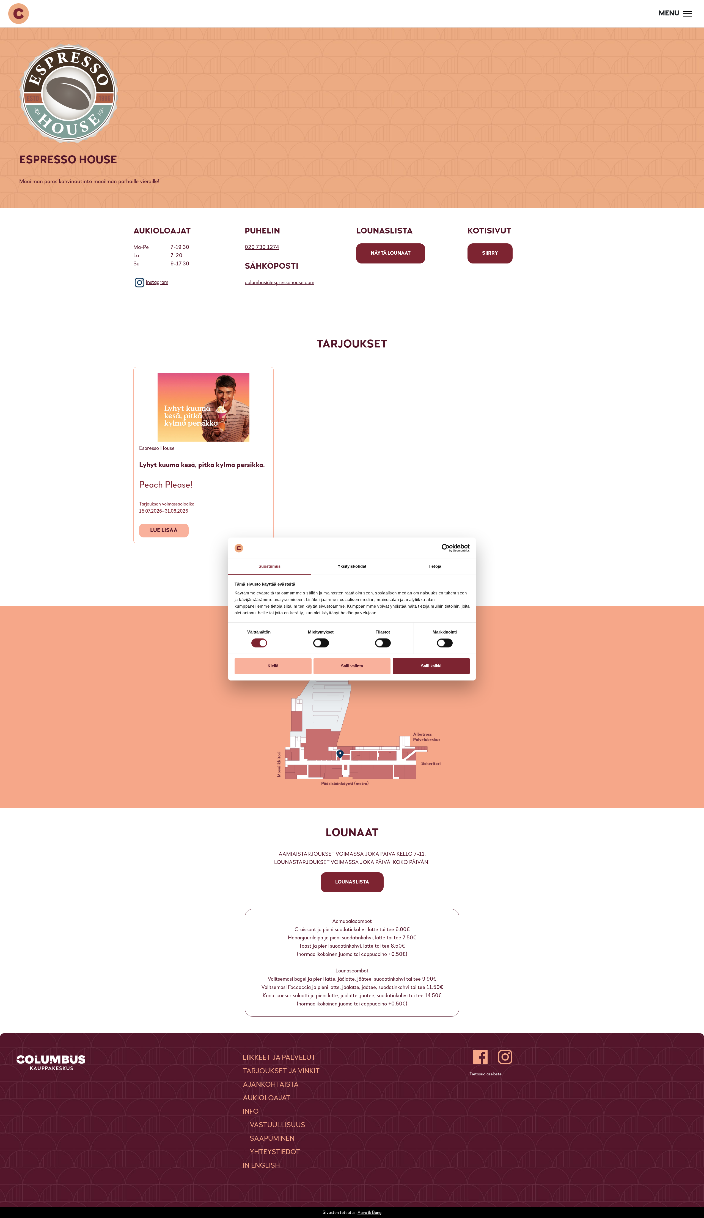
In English (261, 1165)
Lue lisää (164, 530)
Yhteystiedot (275, 1152)
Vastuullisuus (277, 1125)
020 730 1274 (262, 247)
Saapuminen (272, 1138)
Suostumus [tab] (269, 566)
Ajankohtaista (271, 1084)
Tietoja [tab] (434, 566)
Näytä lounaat (391, 253)
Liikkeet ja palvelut (279, 1057)
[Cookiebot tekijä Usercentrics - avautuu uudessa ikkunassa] (446, 548)
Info (251, 1111)
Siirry (490, 253)
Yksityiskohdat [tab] (352, 566)
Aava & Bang (369, 1213)
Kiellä (273, 666)
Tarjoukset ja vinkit (281, 1071)
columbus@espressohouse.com (279, 283)
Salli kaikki (431, 666)
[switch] (321, 643)
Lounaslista (352, 882)
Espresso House (157, 448)
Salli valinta (352, 666)
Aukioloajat (266, 1098)
